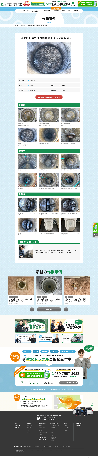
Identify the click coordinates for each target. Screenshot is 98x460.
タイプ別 (28, 432)
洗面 (52, 432)
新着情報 (65, 429)
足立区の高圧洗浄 (57, 446)
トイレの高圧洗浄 (49, 450)
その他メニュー (42, 434)
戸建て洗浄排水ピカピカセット (43, 433)
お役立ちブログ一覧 (55, 425)
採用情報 (65, 430)
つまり (52, 435)
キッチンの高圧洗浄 (30, 450)
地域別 (28, 429)
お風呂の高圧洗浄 (40, 450)
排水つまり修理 (42, 427)
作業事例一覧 (29, 425)
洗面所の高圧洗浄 (58, 450)
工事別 (28, 430)
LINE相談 (17, 427)
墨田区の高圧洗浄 (47, 446)
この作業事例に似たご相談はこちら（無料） (49, 97)
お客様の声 (78, 425)
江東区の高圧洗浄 (27, 446)
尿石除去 (41, 430)
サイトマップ (21, 457)
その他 (52, 440)
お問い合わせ (17, 425)
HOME (16, 423)
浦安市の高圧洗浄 (66, 446)
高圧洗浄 (41, 425)
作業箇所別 (29, 427)
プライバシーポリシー (12, 457)
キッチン (53, 427)
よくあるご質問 (42, 437)
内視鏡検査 (41, 429)
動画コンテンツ (42, 439)
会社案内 (65, 425)
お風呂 (52, 429)
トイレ (52, 430)
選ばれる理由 (78, 423)
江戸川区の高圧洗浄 (37, 446)
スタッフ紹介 (66, 427)
